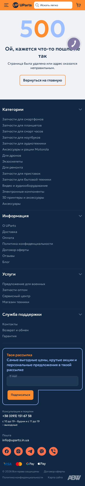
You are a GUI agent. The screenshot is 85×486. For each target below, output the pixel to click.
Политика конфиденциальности (27, 244)
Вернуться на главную (42, 80)
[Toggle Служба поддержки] (42, 314)
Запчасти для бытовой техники (26, 179)
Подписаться (20, 395)
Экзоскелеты (12, 161)
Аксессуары (11, 204)
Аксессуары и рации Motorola (25, 149)
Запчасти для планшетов (22, 125)
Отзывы (8, 256)
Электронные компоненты (23, 191)
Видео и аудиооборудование (25, 186)
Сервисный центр (16, 296)
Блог (6, 262)
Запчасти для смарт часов (22, 131)
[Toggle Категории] (42, 109)
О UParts (9, 226)
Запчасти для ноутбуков (21, 137)
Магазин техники (15, 302)
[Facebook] (6, 451)
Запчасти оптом (14, 290)
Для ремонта (12, 167)
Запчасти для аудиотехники (24, 143)
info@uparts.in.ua (15, 440)
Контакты (10, 324)
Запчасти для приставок (21, 173)
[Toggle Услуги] (42, 274)
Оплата (8, 238)
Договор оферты (15, 250)
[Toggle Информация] (42, 216)
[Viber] (41, 451)
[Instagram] (18, 451)
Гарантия (9, 336)
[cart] (79, 5)
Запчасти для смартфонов (22, 119)
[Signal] (53, 451)
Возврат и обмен (15, 330)
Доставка (9, 232)
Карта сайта (55, 477)
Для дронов (11, 155)
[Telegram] (30, 451)
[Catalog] (6, 5)
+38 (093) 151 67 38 (17, 416)
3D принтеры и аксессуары (23, 197)
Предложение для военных (23, 284)
